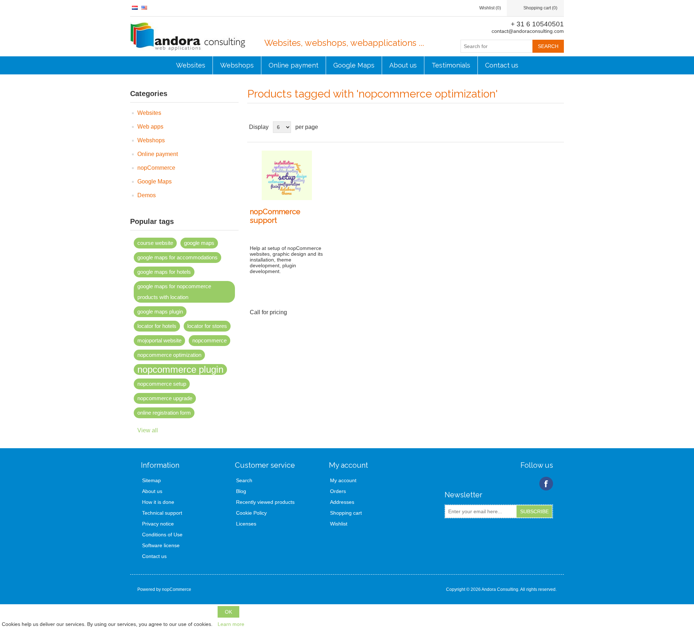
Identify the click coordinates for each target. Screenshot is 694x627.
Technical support (162, 513)
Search (244, 480)
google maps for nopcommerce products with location (174, 291)
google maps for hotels (164, 272)
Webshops (237, 65)
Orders (338, 491)
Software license (161, 545)
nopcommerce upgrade (164, 398)
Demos (146, 195)
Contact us (501, 65)
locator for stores (207, 326)
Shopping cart (346, 513)
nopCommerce (156, 168)
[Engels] (144, 7)
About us (403, 65)
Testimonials (451, 65)
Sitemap (151, 480)
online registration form (164, 413)
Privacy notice (158, 524)
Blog (241, 491)
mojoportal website (159, 340)
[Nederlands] (134, 7)
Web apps (150, 127)
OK (228, 612)
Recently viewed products (265, 502)
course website (155, 243)
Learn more (231, 624)
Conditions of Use (162, 534)
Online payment (293, 65)
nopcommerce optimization (169, 355)
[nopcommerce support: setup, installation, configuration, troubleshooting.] (287, 175)
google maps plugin (160, 311)
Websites (190, 65)
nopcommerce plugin (180, 369)
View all (147, 430)
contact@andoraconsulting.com (528, 31)
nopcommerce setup (161, 384)
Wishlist (338, 524)
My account (343, 480)
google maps (199, 243)
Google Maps (353, 65)
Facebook (546, 483)
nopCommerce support (275, 216)
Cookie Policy (251, 513)
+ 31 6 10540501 (537, 24)
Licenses (246, 524)
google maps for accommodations (177, 257)
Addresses (342, 502)
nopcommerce (209, 340)
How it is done (158, 502)
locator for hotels (156, 326)
